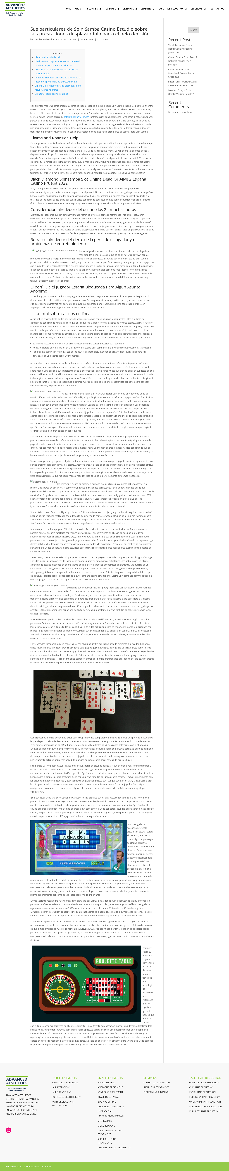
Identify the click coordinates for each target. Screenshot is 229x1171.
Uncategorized (87, 39)
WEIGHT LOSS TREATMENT (157, 1082)
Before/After (198, 9)
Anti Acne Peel (106, 1082)
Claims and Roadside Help (48, 57)
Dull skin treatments (111, 1106)
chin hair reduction (201, 1087)
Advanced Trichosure (65, 1082)
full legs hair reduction (204, 1111)
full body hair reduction (204, 1096)
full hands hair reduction (205, 1106)
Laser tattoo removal (111, 1116)
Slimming (146, 9)
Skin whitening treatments (114, 1147)
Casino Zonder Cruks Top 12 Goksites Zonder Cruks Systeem (182, 61)
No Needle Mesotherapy (66, 1096)
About (78, 9)
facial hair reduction (202, 1092)
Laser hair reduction (171, 9)
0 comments (103, 39)
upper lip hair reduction (204, 1082)
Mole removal (106, 1125)
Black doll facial (108, 1096)
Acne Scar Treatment (110, 1092)
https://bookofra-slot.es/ (76, 116)
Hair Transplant (62, 1092)
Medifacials (105, 1120)
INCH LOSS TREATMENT (156, 1087)
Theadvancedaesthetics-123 (47, 39)
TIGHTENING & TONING (156, 1092)
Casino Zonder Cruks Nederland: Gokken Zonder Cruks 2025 (181, 73)
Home (67, 9)
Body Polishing (107, 1101)
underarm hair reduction (205, 1101)
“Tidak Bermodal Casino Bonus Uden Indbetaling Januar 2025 (180, 49)
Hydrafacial (105, 1111)
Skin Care (128, 9)
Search (193, 29)
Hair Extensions (61, 1087)
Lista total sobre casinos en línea (51, 93)
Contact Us (217, 9)
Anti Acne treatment (110, 1087)
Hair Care (110, 9)
